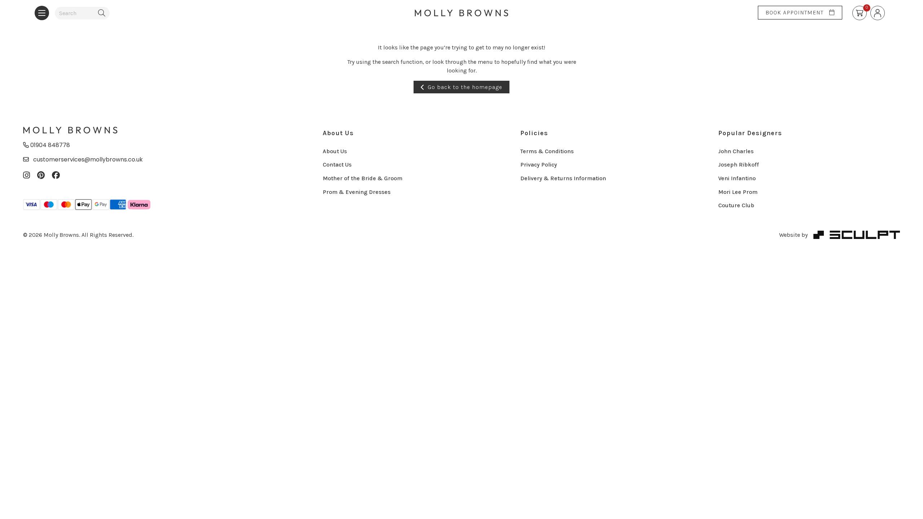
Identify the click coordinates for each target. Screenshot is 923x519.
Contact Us (337, 164)
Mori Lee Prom (738, 191)
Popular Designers (750, 133)
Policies (534, 133)
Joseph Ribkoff (738, 164)
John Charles (736, 151)
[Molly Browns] (70, 130)
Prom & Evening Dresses (356, 191)
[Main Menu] (42, 13)
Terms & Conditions (547, 151)
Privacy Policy (538, 164)
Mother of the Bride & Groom (362, 178)
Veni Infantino (737, 178)
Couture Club (736, 205)
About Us (338, 133)
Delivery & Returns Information (563, 178)
